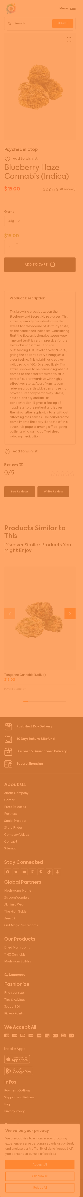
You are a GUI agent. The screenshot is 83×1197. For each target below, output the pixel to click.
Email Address (22, 613)
